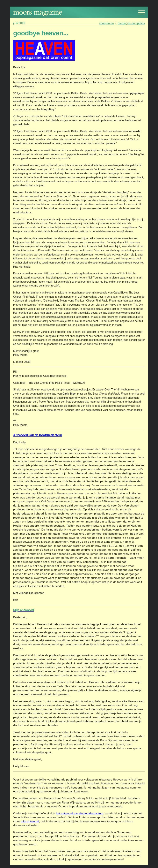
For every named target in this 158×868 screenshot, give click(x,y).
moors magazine (37, 11)
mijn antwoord (30, 821)
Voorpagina (106, 23)
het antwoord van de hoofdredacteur (79, 813)
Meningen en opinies (131, 23)
